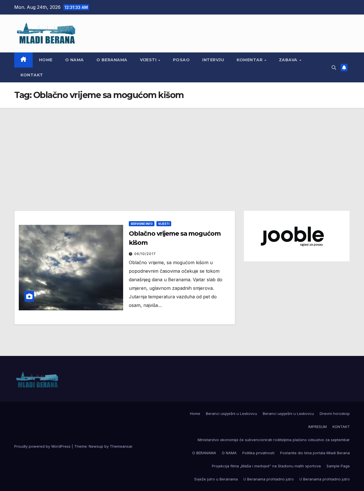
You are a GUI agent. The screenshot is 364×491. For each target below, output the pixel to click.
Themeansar (121, 446)
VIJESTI (149, 59)
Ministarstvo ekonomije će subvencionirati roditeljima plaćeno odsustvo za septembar (274, 439)
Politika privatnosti (258, 453)
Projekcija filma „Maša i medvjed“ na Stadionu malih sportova (266, 466)
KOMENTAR (250, 59)
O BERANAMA (111, 59)
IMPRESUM (317, 426)
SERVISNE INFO (142, 223)
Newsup (96, 446)
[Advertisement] (182, 151)
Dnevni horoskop (335, 413)
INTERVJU (213, 59)
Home (46, 59)
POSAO (181, 59)
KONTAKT (31, 75)
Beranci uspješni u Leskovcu (231, 413)
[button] (334, 67)
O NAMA (74, 59)
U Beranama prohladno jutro (268, 479)
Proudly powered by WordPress (43, 446)
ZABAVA (289, 59)
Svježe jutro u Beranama (216, 479)
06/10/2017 (145, 254)
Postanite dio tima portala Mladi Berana (315, 453)
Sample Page (338, 466)
